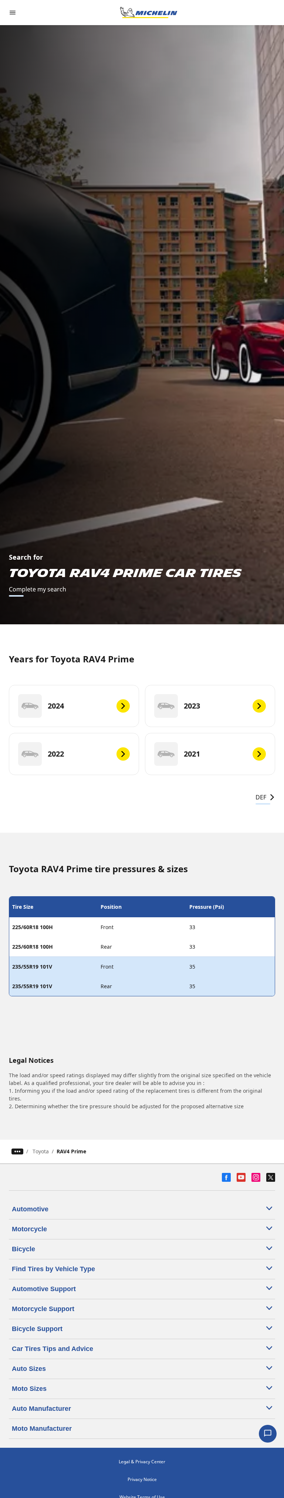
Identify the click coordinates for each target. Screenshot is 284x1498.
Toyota (41, 1151)
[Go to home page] (148, 12)
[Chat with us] (268, 1434)
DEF (261, 797)
